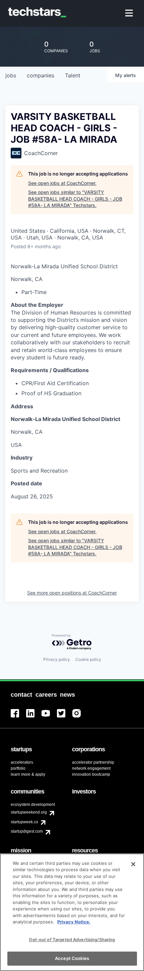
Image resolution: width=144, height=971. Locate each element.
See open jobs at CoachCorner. (62, 183)
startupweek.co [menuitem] (24, 822)
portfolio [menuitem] (18, 768)
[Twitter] (64, 717)
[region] (72, 912)
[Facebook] (18, 717)
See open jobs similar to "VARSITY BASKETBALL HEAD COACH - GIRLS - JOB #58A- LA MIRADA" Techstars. (75, 198)
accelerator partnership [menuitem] (93, 762)
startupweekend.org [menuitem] (29, 812)
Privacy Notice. (73, 921)
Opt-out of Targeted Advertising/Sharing (72, 939)
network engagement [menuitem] (91, 768)
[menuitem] (130, 13)
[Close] (133, 864)
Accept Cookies (72, 958)
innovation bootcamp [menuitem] (91, 774)
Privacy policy (56, 659)
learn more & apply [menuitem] (28, 774)
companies (40, 75)
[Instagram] (80, 717)
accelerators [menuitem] (22, 762)
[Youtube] (49, 717)
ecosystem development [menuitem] (33, 804)
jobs (10, 75)
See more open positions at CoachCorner (72, 593)
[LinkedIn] (34, 717)
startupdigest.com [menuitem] (27, 831)
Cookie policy (88, 659)
